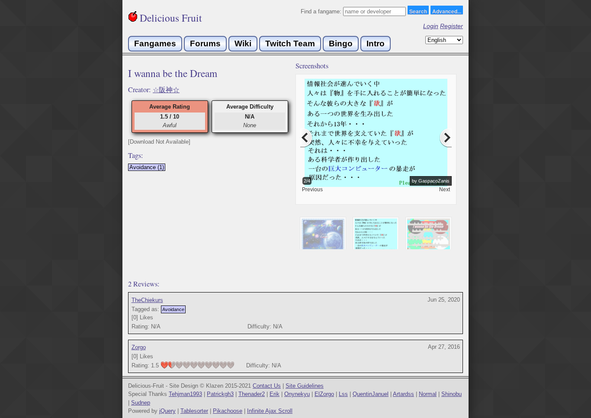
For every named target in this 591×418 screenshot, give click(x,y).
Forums (205, 43)
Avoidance (173, 309)
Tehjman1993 (185, 394)
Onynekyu (297, 394)
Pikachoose (227, 411)
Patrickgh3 (220, 394)
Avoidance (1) (146, 167)
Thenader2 (251, 394)
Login (430, 26)
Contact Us (267, 386)
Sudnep (140, 402)
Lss (343, 394)
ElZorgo (324, 394)
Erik (274, 394)
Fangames (155, 43)
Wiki (242, 43)
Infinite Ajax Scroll (269, 411)
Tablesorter (194, 411)
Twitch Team (290, 43)
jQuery (167, 411)
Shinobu (451, 394)
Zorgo (139, 347)
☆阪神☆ (166, 89)
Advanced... (446, 10)
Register (451, 26)
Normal (428, 394)
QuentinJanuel (371, 394)
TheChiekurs (147, 300)
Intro (375, 43)
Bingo (341, 43)
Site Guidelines (305, 386)
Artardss (403, 394)
